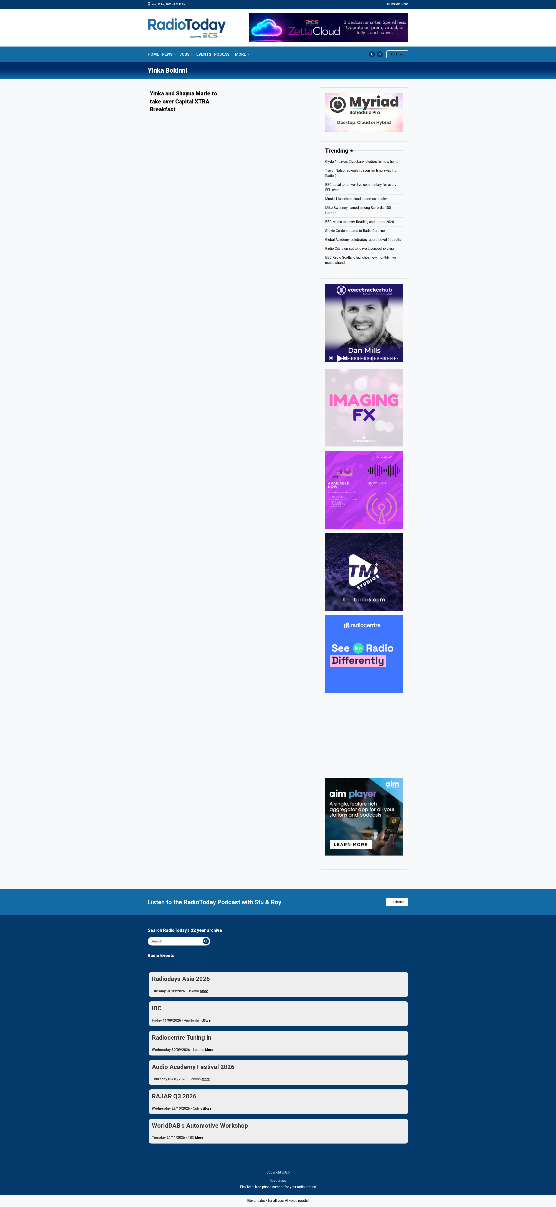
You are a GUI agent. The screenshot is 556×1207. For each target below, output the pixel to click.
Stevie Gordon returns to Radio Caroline (355, 231)
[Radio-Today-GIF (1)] (364, 654)
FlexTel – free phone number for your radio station (278, 1187)
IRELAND (395, 4)
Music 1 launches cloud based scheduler (356, 199)
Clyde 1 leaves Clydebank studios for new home (362, 162)
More (204, 991)
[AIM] (364, 816)
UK (387, 4)
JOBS (405, 4)
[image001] (364, 489)
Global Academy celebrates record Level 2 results (363, 240)
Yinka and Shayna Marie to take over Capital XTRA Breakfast (183, 101)
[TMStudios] (364, 571)
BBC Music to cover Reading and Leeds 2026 (359, 222)
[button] (397, 54)
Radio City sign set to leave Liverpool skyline (359, 248)
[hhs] (364, 407)
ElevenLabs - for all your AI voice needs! (278, 1201)
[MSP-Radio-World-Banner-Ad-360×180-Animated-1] (364, 112)
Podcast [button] (397, 902)
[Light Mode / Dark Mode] (372, 54)
